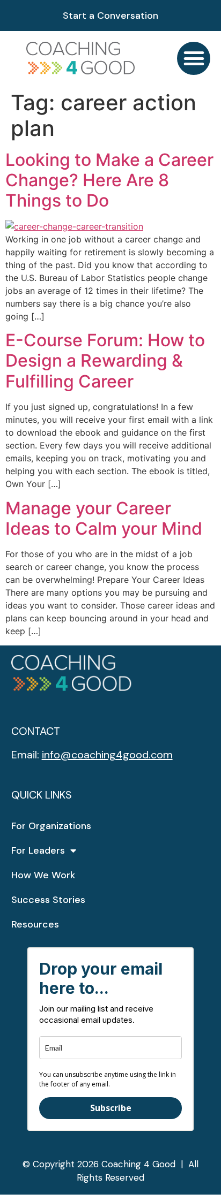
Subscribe (110, 1108)
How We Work (43, 875)
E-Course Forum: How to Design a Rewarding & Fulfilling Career (105, 361)
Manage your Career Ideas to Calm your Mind (103, 518)
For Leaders (38, 850)
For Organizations (51, 825)
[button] (193, 58)
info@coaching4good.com (107, 755)
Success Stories (48, 899)
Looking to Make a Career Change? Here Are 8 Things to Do (109, 180)
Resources (35, 924)
